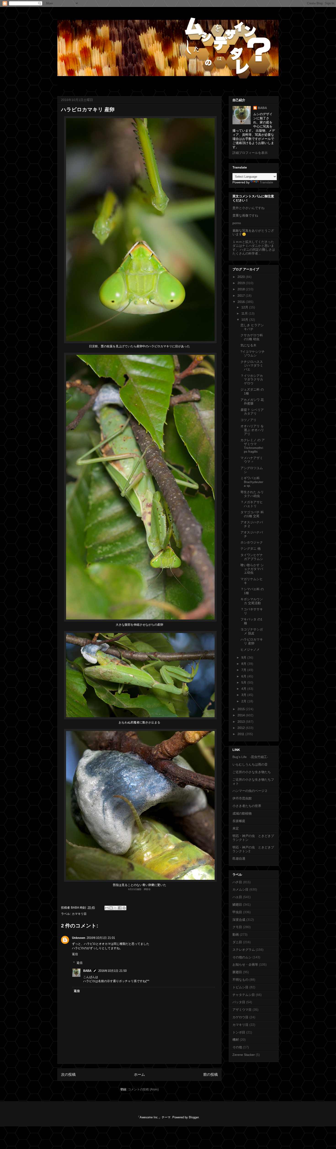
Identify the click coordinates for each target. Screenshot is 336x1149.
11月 (245, 313)
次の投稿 (68, 1074)
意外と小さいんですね (248, 208)
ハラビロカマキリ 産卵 (251, 641)
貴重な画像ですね (245, 215)
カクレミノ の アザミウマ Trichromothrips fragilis (252, 445)
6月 (244, 676)
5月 (244, 682)
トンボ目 (238, 1032)
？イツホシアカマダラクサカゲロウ (251, 379)
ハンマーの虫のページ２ (250, 791)
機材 (235, 1039)
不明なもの (240, 979)
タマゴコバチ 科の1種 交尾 (252, 514)
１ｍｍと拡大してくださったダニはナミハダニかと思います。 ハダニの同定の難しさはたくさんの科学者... (253, 247)
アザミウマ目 (242, 1009)
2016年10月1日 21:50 (112, 970)
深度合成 (238, 919)
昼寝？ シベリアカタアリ (252, 412)
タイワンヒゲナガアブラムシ (251, 557)
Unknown (78, 938)
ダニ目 (237, 942)
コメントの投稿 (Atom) (143, 1089)
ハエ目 (237, 897)
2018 (241, 289)
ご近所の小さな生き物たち (251, 772)
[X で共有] (115, 908)
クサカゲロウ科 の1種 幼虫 (251, 337)
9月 (244, 657)
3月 (244, 695)
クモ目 (237, 927)
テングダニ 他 (250, 548)
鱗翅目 (237, 904)
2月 (244, 701)
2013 (241, 721)
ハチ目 (237, 882)
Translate (266, 182)
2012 (241, 728)
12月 (245, 307)
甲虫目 (237, 912)
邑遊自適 (238, 858)
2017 (241, 295)
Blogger (194, 1117)
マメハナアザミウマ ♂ (251, 460)
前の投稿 (210, 1074)
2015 (241, 709)
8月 (244, 663)
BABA (87, 970)
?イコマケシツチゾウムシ (252, 353)
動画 (235, 934)
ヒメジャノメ (250, 649)
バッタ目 (238, 1002)
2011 (241, 734)
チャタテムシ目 (243, 995)
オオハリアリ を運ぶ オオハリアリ (252, 430)
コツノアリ (248, 420)
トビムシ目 (240, 987)
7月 (244, 670)
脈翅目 (237, 972)
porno (236, 223)
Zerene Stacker (243, 1055)
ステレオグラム (243, 949)
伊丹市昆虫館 (242, 798)
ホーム (139, 1074)
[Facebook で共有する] (119, 908)
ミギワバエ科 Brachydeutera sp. (251, 482)
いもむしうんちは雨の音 (250, 764)
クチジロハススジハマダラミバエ (251, 365)
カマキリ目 (79, 913)
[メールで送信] (106, 908)
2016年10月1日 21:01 (101, 938)
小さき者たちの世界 (246, 806)
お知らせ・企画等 (245, 964)
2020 (241, 277)
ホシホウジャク (251, 542)
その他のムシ (242, 957)
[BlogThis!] (111, 908)
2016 (241, 302)
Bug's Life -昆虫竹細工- (250, 757)
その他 (237, 1047)
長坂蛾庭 (238, 821)
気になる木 (248, 345)
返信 (75, 954)
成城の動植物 (242, 813)
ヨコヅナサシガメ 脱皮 (251, 631)
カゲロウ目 (240, 1017)
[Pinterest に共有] (124, 908)
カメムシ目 (240, 889)
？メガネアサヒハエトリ (251, 504)
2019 (241, 283)
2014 (241, 715)
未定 (235, 828)
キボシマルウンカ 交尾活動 (251, 601)
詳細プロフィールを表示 (250, 153)
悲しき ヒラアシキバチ (252, 327)
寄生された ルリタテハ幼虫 (252, 494)
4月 (244, 688)
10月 (245, 319)
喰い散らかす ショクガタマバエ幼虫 (252, 569)
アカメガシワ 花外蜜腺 (252, 401)
